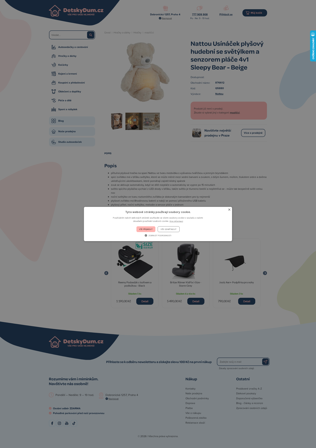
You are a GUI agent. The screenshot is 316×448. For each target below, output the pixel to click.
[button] (158, 235)
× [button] (229, 210)
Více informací (176, 221)
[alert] (158, 224)
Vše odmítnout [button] (168, 229)
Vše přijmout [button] (146, 229)
